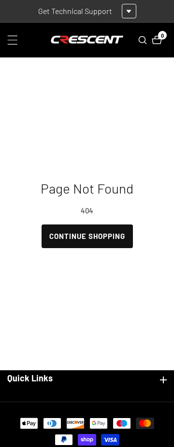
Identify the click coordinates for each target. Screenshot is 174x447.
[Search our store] (143, 40)
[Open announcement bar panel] (129, 11)
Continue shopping (87, 236)
